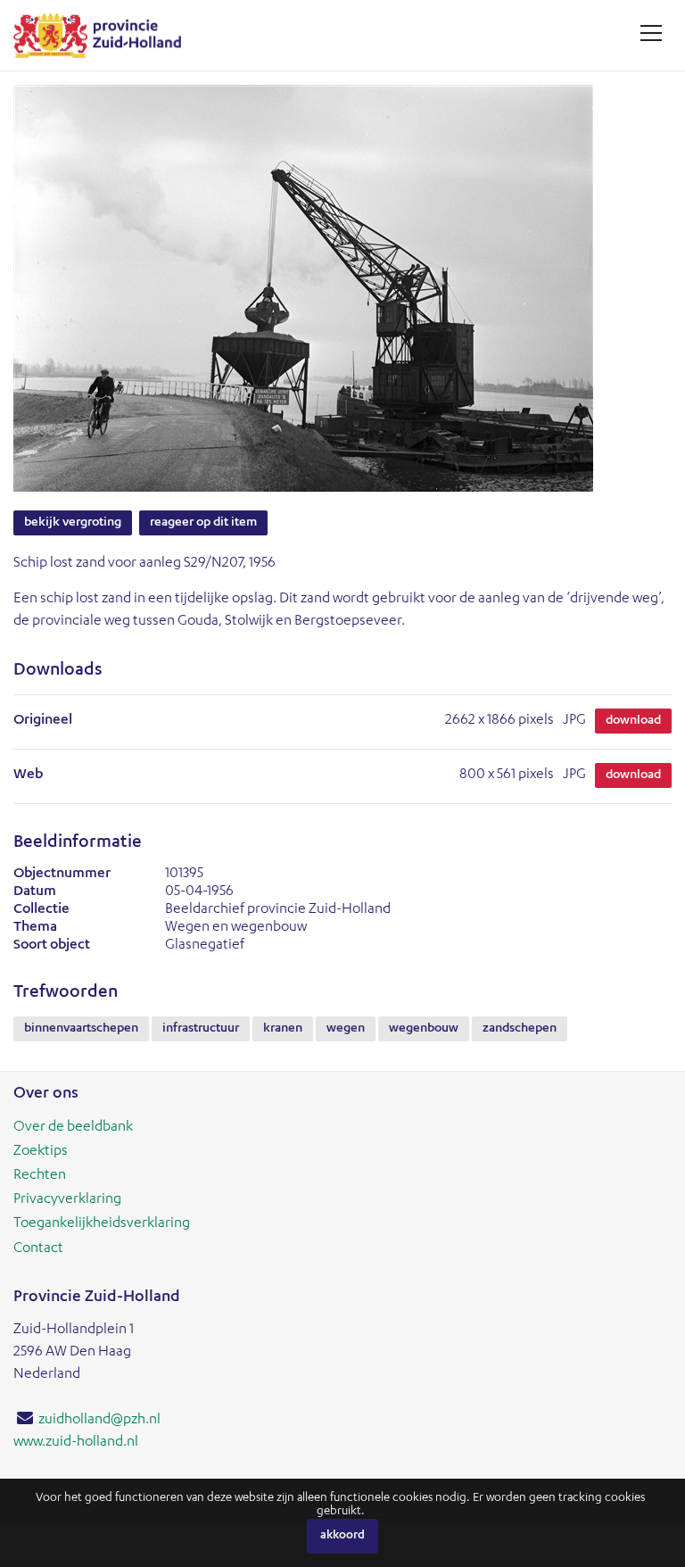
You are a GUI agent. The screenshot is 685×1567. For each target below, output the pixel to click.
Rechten (39, 1176)
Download (633, 721)
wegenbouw (423, 1029)
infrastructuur (200, 1029)
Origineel (42, 721)
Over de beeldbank (73, 1128)
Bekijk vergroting (72, 523)
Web (28, 775)
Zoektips (40, 1152)
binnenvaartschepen (81, 1029)
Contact (38, 1249)
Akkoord (342, 1536)
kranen (282, 1029)
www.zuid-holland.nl (75, 1443)
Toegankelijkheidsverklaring (101, 1224)
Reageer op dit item (203, 523)
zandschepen (520, 1029)
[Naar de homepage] (103, 35)
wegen (345, 1029)
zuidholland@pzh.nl (99, 1421)
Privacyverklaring (67, 1200)
